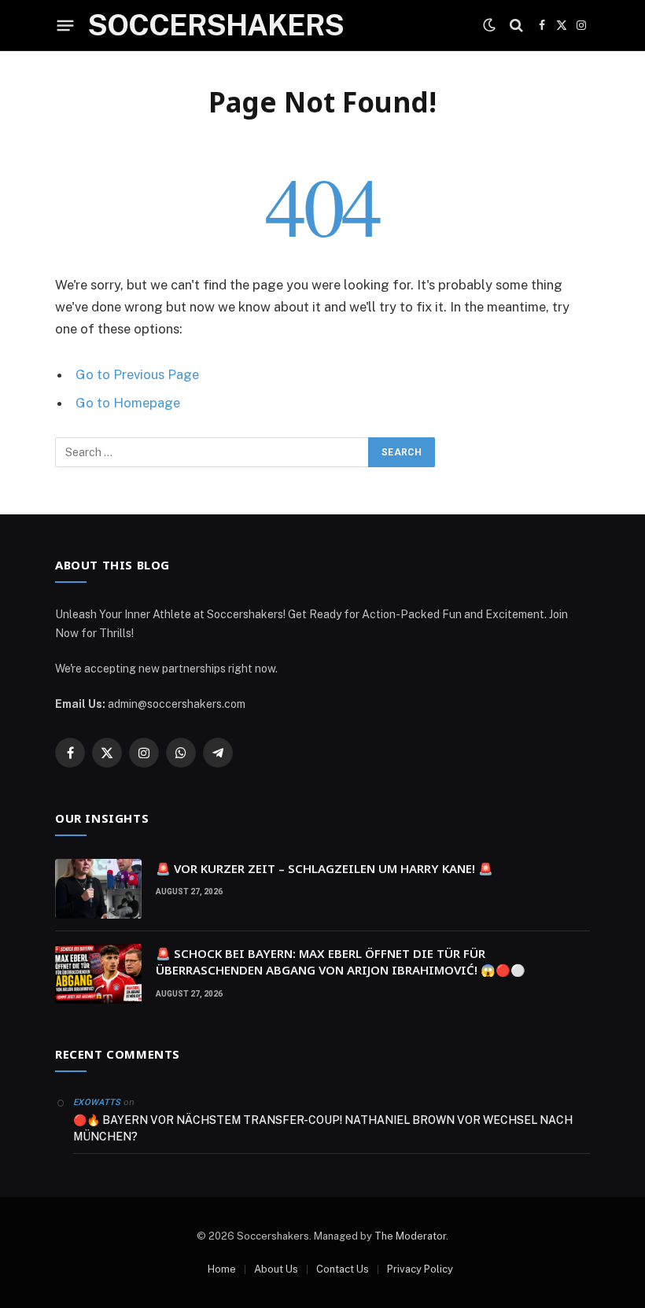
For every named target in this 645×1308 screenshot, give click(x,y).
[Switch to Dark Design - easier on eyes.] (489, 25)
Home (222, 1269)
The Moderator (410, 1236)
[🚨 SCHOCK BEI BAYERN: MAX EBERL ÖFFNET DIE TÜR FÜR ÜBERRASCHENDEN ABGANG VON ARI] (98, 974)
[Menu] (65, 25)
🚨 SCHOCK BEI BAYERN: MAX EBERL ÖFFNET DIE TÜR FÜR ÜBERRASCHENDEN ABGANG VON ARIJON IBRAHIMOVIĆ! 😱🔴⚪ (340, 961)
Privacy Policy (420, 1269)
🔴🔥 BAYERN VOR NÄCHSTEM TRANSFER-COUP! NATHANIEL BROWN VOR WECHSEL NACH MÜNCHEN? (323, 1128)
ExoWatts (97, 1102)
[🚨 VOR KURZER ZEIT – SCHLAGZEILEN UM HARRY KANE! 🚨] (98, 889)
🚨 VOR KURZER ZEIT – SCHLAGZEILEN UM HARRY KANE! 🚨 (324, 868)
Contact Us (342, 1269)
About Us (276, 1269)
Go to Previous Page (137, 374)
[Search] (516, 25)
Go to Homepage (128, 403)
